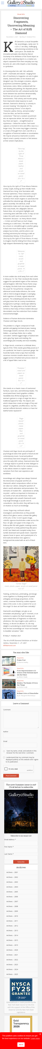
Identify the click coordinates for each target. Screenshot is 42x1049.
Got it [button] (21, 1044)
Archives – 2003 (12, 882)
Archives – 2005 (12, 892)
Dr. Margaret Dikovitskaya (27, 696)
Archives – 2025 (12, 974)
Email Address (10, 839)
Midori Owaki (23, 677)
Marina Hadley (23, 662)
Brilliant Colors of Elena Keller (27, 693)
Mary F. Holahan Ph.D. (29, 37)
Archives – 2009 (12, 911)
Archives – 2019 (12, 945)
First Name (9, 847)
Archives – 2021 (12, 955)
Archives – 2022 (12, 960)
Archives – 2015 (12, 940)
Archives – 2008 (12, 906)
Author (5, 731)
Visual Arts (21, 14)
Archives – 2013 (12, 930)
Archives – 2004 (12, 887)
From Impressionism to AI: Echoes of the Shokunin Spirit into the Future (27, 673)
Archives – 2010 (12, 916)
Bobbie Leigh (23, 687)
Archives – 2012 (12, 926)
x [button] (40, 1034)
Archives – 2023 (12, 964)
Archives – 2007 (12, 901)
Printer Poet (21, 660)
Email (5, 741)
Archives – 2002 (12, 877)
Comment (7, 710)
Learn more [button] (35, 1038)
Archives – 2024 (12, 969)
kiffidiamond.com (9, 645)
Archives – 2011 (12, 921)
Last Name (9, 854)
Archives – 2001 (12, 872)
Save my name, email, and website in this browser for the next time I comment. (22, 752)
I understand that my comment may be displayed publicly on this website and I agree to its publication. (22, 759)
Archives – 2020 (12, 950)
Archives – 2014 (12, 935)
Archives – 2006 (12, 897)
